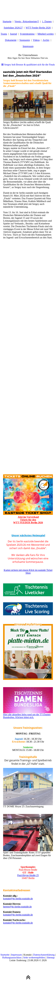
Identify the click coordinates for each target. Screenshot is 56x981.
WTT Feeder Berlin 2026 (38, 27)
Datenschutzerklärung (44, 954)
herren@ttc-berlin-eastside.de (17, 906)
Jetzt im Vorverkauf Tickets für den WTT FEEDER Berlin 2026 (28, 520)
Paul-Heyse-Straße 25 (28, 875)
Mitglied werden (45, 34)
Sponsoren (24, 40)
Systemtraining (27, 34)
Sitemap (51, 957)
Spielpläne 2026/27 (13, 27)
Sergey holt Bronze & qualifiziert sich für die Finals (29, 64)
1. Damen (47, 21)
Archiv (46, 40)
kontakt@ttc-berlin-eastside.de (18, 898)
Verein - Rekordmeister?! (26, 21)
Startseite (7, 21)
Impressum (28, 46)
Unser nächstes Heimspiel (28, 535)
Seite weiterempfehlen (34, 957)
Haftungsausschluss (11, 957)
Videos (36, 40)
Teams (4, 34)
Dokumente (10, 40)
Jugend (13, 34)
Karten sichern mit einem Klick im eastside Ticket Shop (28, 571)
